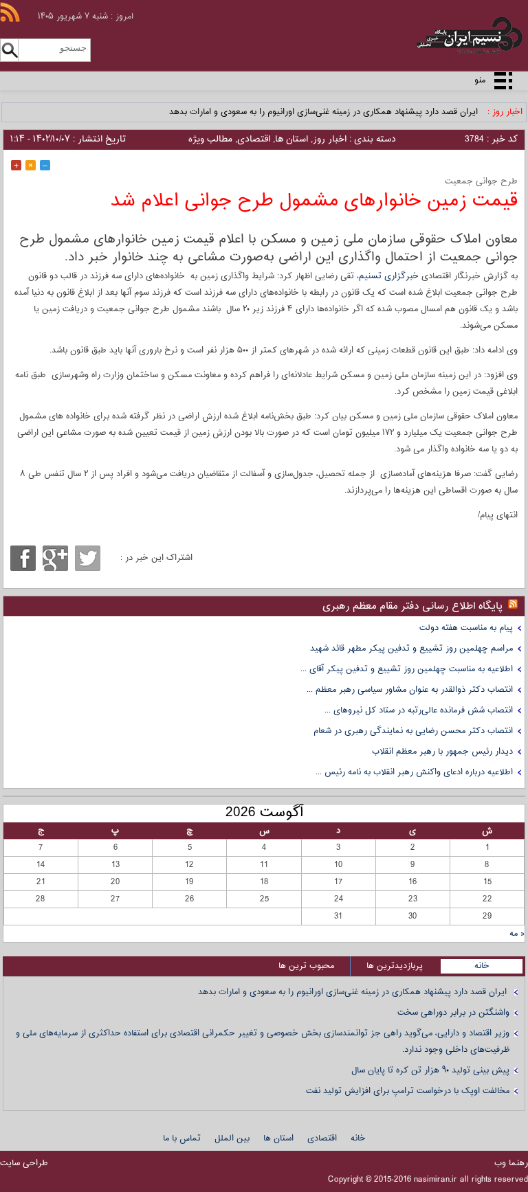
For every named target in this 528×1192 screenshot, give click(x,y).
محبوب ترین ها (306, 966)
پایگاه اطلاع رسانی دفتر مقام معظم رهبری (412, 606)
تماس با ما (182, 1138)
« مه (517, 934)
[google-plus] (55, 558)
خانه (482, 966)
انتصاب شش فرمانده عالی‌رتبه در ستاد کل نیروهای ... (418, 710)
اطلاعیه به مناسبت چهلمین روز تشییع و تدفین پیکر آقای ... (406, 669)
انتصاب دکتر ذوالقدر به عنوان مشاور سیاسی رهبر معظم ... (410, 690)
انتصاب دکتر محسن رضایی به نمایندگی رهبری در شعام (413, 731)
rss (10, 12)
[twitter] (87, 558)
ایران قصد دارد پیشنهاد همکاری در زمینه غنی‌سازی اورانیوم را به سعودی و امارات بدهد (325, 112)
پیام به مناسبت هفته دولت (466, 628)
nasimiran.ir (435, 1180)
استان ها (291, 139)
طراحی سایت (24, 1163)
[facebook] (23, 558)
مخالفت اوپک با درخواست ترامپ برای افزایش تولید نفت (407, 1091)
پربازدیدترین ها (394, 966)
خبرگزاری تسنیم (389, 276)
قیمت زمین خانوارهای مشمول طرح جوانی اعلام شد (314, 200)
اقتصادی (253, 139)
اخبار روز (329, 139)
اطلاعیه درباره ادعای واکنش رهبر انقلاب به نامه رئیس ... (414, 772)
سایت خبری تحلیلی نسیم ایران (444, 35)
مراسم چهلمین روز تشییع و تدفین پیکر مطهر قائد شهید (411, 648)
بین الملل (232, 1138)
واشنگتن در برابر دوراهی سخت (453, 1013)
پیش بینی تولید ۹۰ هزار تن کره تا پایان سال (430, 1070)
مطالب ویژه (210, 139)
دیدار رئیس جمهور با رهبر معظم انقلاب (442, 751)
